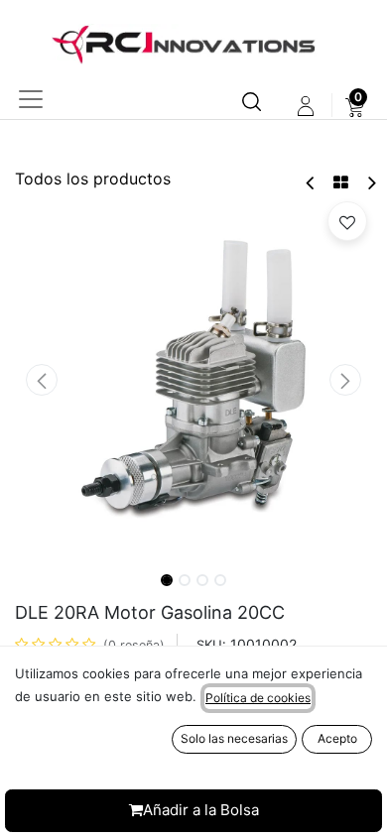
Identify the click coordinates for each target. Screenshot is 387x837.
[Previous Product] (311, 183)
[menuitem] (354, 106)
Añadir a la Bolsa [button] (201, 809)
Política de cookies (258, 697)
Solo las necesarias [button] (234, 738)
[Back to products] (340, 182)
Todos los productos (93, 178)
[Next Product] (370, 183)
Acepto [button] (337, 738)
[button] (41, 380)
